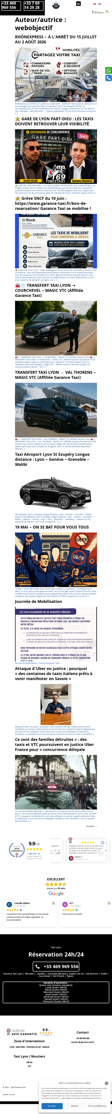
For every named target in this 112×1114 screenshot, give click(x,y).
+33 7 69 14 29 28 (31, 5)
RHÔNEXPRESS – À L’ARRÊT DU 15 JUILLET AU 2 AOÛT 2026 (56, 40)
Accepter (52, 1106)
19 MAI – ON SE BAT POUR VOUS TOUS (52, 527)
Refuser (74, 1106)
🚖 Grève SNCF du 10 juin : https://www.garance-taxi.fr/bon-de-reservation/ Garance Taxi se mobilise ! (53, 204)
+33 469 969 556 (9, 5)
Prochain (91, 826)
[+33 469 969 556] (37, 966)
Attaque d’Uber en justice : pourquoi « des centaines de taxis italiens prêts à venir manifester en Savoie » (53, 674)
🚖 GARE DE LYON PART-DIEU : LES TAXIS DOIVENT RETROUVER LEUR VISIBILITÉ (54, 122)
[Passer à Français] (99, 4)
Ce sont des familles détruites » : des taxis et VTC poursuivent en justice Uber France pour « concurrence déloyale (54, 745)
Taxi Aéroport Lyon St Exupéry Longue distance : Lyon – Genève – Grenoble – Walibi (52, 460)
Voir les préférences (97, 1106)
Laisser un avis (9, 1094)
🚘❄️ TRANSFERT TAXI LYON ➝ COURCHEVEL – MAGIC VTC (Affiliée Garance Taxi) (49, 291)
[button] (106, 1083)
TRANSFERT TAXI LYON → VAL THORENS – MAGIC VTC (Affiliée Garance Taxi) (55, 375)
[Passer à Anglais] (94, 4)
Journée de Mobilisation (38, 602)
